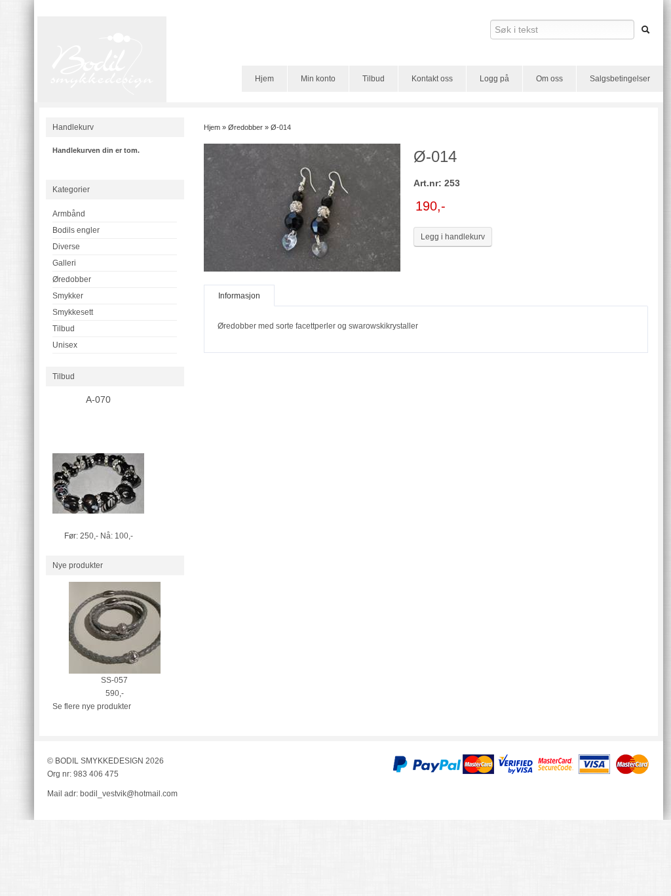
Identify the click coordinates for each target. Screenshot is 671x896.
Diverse (66, 246)
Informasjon (239, 295)
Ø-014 (281, 127)
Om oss (549, 78)
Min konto (318, 78)
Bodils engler (76, 230)
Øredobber (71, 279)
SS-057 (114, 680)
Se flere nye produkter (91, 706)
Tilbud (373, 78)
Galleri (64, 263)
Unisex (64, 345)
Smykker (67, 295)
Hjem (264, 78)
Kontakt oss (432, 78)
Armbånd (68, 213)
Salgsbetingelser (620, 78)
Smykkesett (72, 312)
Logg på (494, 78)
